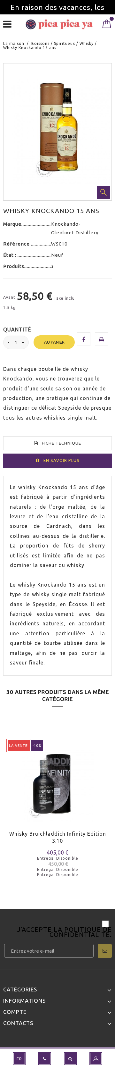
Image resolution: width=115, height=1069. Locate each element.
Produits (13, 266)
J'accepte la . (64, 932)
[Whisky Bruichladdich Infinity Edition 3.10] (57, 781)
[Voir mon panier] (107, 25)
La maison (13, 43)
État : (10, 255)
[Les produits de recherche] (70, 1058)
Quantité (17, 329)
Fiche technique (61, 443)
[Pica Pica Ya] (59, 24)
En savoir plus (61, 460)
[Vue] (34, 794)
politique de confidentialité (81, 932)
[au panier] (12, 794)
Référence (17, 243)
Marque (12, 224)
